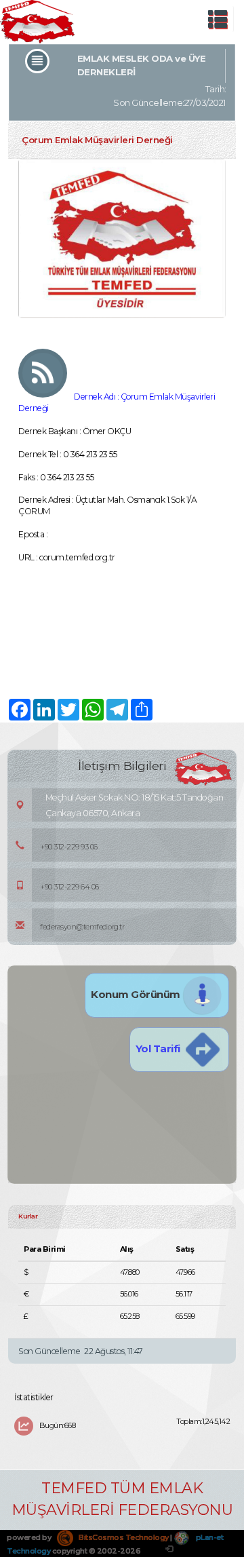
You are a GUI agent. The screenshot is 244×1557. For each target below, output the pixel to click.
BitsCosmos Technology (123, 1537)
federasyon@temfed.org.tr (82, 926)
